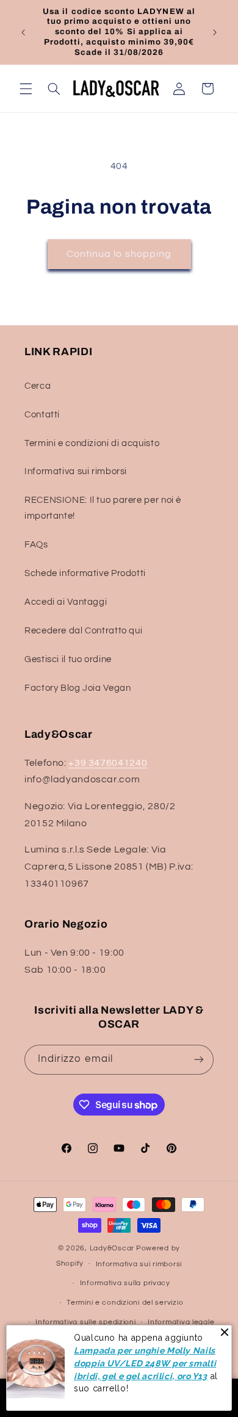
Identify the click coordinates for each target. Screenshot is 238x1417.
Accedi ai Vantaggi (65, 602)
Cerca (37, 386)
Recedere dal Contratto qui (83, 630)
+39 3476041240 (107, 763)
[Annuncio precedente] (23, 32)
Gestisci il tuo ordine (68, 659)
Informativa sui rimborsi (75, 471)
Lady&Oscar (112, 1248)
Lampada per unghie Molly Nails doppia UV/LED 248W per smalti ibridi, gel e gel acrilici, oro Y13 (145, 1363)
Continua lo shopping (119, 254)
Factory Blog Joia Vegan (77, 688)
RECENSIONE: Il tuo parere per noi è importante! (102, 508)
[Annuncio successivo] (214, 32)
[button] (26, 88)
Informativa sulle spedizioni (85, 1322)
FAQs (36, 544)
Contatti (42, 414)
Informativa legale (181, 1322)
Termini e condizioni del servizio (125, 1302)
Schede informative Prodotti (85, 573)
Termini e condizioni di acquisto (91, 443)
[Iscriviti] (199, 1060)
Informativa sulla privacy (125, 1283)
